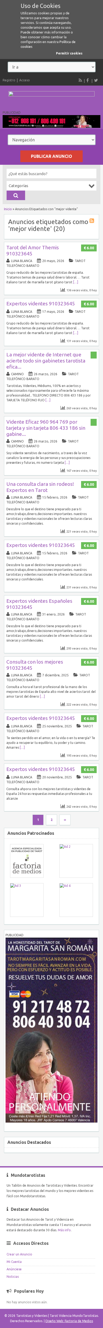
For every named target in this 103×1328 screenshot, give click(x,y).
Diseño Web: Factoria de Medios (69, 1321)
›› (65, 819)
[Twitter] (96, 80)
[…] (75, 282)
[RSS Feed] (80, 80)
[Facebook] (88, 80)
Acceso (24, 80)
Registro (9, 80)
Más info (64, 1230)
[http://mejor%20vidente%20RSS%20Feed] (92, 221)
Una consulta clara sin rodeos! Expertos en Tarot (40, 487)
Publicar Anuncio (51, 156)
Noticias (13, 1276)
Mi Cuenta (14, 1261)
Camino (17, 374)
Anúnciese (14, 1269)
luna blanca (21, 261)
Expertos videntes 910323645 (40, 303)
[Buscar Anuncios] (16, 195)
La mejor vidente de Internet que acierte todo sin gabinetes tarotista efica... (45, 361)
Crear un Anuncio (19, 1254)
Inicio (8, 209)
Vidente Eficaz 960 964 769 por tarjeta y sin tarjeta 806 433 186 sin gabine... (45, 428)
